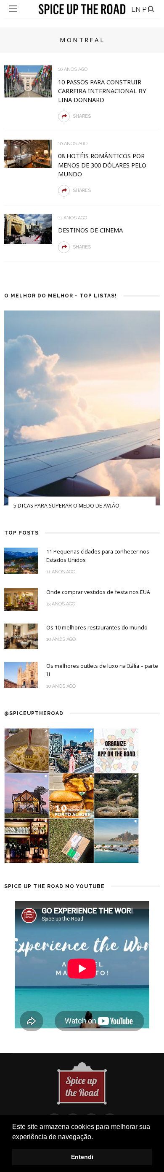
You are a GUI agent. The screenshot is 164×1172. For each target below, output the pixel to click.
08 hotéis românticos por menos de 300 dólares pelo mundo (102, 164)
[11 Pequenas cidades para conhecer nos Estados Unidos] (21, 560)
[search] (151, 9)
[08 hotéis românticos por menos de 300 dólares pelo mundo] (28, 153)
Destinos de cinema (90, 230)
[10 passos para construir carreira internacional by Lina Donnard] (28, 81)
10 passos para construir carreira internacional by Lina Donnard (102, 91)
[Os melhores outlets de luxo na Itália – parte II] (21, 674)
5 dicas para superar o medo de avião (66, 505)
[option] (82, 416)
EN (135, 9)
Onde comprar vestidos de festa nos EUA (98, 592)
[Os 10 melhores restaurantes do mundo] (21, 636)
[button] (96, 1137)
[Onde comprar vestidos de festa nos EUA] (21, 599)
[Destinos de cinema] (28, 228)
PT (146, 9)
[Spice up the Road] (82, 1083)
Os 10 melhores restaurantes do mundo (97, 627)
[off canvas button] (13, 9)
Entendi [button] (82, 1156)
